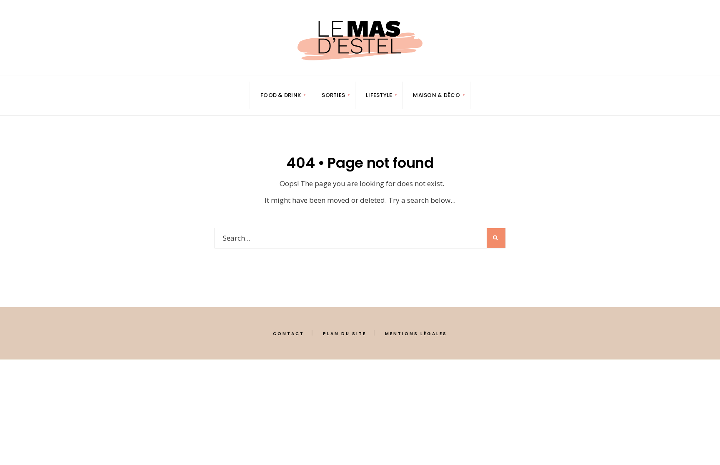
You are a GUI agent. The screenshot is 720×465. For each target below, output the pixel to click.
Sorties (333, 95)
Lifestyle (379, 95)
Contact (288, 334)
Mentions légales (416, 334)
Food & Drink (280, 95)
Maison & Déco (436, 95)
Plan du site (344, 334)
